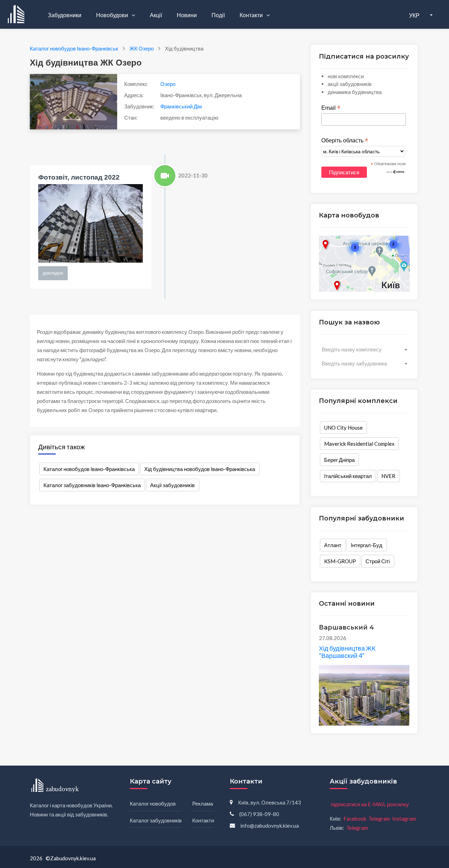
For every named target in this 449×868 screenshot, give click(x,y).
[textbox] (364, 349)
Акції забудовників (172, 485)
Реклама (202, 803)
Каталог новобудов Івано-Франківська (89, 469)
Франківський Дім (181, 106)
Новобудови (112, 15)
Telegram (379, 818)
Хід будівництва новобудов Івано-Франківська (199, 469)
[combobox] (364, 349)
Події (218, 15)
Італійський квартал (348, 476)
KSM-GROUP (340, 561)
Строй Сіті (378, 561)
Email (330, 108)
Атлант (332, 545)
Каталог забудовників (156, 820)
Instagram (404, 818)
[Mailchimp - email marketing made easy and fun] (395, 171)
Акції (156, 15)
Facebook (354, 818)
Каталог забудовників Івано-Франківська (92, 485)
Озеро (167, 84)
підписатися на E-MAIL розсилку (370, 804)
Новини (187, 15)
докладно (53, 273)
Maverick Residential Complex (359, 443)
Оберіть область (344, 140)
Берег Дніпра (339, 460)
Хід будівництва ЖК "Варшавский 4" (347, 652)
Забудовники (64, 15)
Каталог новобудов (153, 803)
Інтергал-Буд (366, 545)
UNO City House (343, 427)
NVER (388, 476)
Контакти (252, 15)
